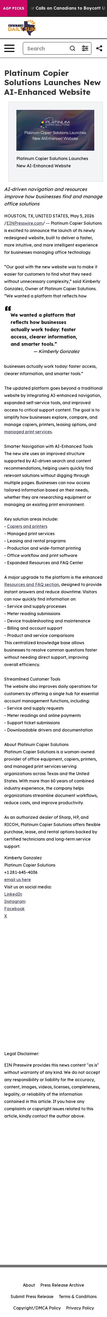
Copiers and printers (27, 526)
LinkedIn (13, 894)
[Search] (72, 48)
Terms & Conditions (78, 1296)
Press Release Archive (62, 1285)
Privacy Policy (80, 1308)
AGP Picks (13, 8)
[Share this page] (99, 48)
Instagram (14, 901)
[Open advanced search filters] (85, 48)
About (29, 1285)
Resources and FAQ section (31, 584)
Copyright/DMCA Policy (37, 1308)
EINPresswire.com (24, 223)
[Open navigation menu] (9, 48)
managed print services (28, 431)
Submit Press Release (32, 1296)
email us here (17, 879)
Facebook (14, 908)
